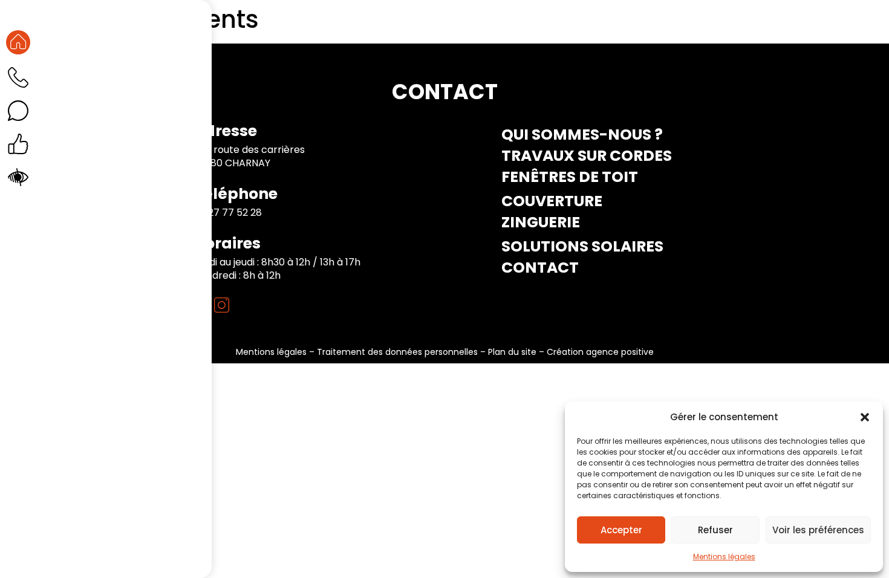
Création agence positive (600, 352)
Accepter (621, 530)
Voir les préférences (818, 530)
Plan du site (512, 352)
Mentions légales (724, 556)
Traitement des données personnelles (397, 352)
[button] (865, 417)
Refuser (715, 530)
